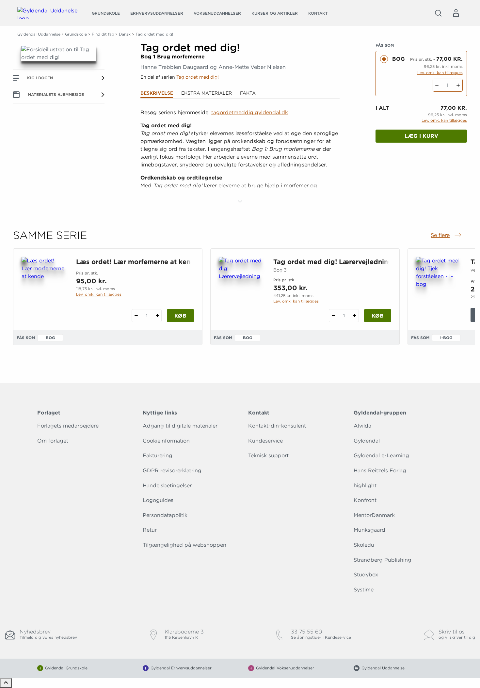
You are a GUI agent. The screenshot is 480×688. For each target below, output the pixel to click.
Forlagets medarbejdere (68, 426)
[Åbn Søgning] (438, 13)
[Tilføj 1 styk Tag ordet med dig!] (458, 85)
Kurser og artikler (274, 13)
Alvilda (362, 426)
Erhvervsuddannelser (156, 13)
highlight (365, 485)
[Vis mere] (240, 201)
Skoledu (364, 545)
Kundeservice (265, 441)
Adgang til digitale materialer (180, 426)
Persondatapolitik (165, 515)
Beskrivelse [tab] (156, 93)
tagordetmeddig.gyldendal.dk (249, 112)
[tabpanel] (240, 157)
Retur (150, 530)
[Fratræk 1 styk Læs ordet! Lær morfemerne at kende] (136, 315)
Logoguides (158, 500)
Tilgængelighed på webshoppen (184, 545)
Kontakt (318, 13)
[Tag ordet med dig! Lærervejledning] (241, 288)
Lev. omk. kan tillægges (440, 72)
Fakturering (157, 455)
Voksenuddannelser (217, 13)
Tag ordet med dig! (197, 77)
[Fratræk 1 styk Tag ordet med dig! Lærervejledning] (333, 315)
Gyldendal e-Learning (381, 455)
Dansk (125, 34)
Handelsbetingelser (167, 485)
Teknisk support (268, 455)
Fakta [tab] (248, 93)
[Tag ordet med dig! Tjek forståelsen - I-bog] (438, 288)
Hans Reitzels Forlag (380, 470)
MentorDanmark (374, 515)
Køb (180, 316)
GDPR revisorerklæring (172, 470)
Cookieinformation (166, 441)
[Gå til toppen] (6, 683)
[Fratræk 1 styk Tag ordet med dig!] (437, 85)
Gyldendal (367, 441)
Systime (364, 589)
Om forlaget (52, 441)
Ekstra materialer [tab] (206, 93)
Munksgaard (369, 530)
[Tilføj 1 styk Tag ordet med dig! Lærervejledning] (354, 315)
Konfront (365, 500)
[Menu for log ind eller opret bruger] (456, 13)
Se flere (447, 235)
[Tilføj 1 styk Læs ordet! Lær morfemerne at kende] (157, 315)
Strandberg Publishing (382, 560)
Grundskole (106, 13)
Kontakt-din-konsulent (277, 426)
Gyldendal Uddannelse (38, 34)
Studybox (366, 574)
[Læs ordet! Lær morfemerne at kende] (44, 288)
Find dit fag (103, 34)
